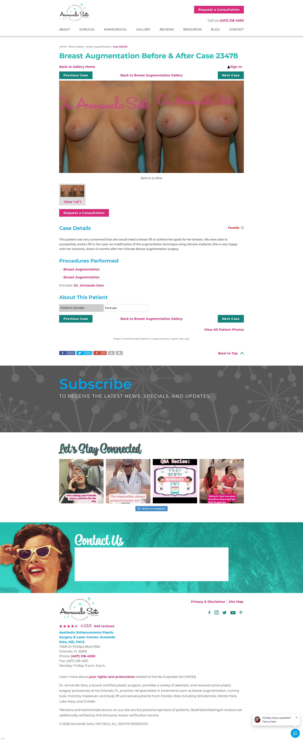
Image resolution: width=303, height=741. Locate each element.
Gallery (143, 29)
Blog (215, 29)
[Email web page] (119, 353)
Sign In (236, 67)
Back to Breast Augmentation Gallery (151, 75)
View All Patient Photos (224, 330)
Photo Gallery (76, 46)
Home (62, 46)
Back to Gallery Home (77, 67)
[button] (75, 75)
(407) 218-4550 (83, 656)
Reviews (167, 29)
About (64, 29)
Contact (236, 29)
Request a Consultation (219, 10)
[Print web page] (111, 353)
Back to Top (228, 353)
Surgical (87, 29)
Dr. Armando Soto (89, 285)
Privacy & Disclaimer (208, 602)
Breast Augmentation (98, 46)
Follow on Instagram (153, 508)
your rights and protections (112, 677)
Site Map (236, 602)
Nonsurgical (115, 29)
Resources (192, 29)
